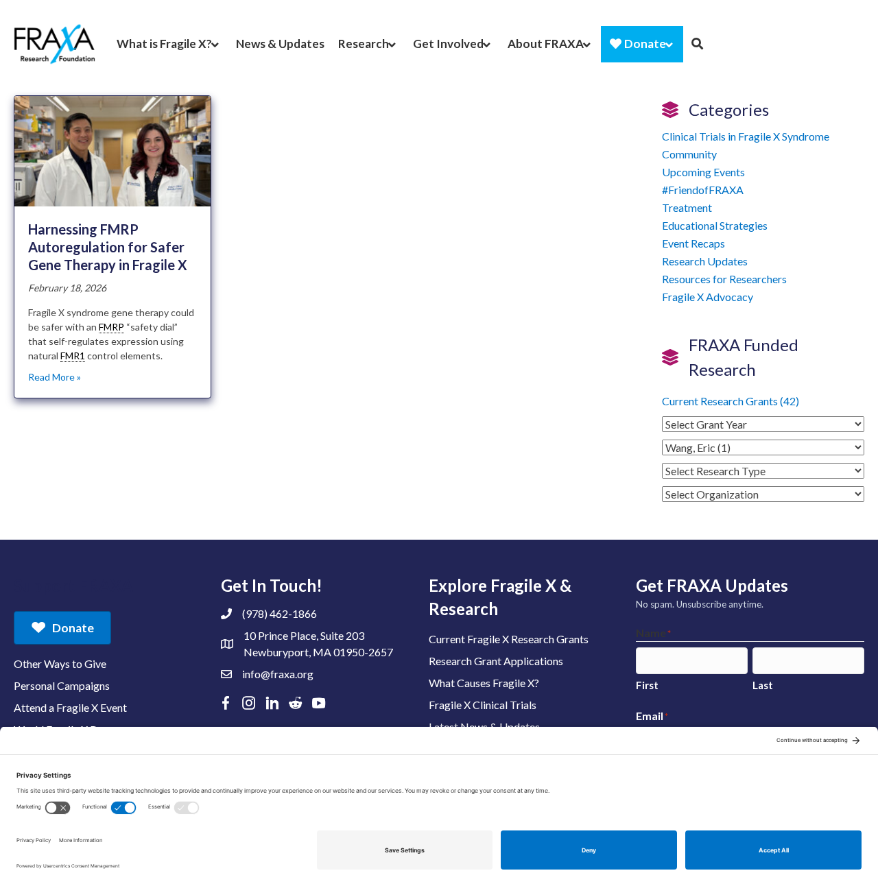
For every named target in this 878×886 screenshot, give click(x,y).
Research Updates (705, 260)
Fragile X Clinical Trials (482, 704)
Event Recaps (693, 243)
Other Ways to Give (60, 663)
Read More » (54, 377)
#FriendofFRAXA (703, 189)
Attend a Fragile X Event (70, 707)
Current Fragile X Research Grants (509, 638)
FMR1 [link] (72, 355)
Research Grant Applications (496, 660)
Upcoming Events (703, 171)
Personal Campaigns (62, 685)
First (647, 685)
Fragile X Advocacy (707, 296)
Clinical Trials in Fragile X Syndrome (745, 136)
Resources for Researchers (724, 278)
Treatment (687, 207)
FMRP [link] (111, 327)
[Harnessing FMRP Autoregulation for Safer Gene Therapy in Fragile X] (112, 150)
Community (689, 153)
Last (762, 685)
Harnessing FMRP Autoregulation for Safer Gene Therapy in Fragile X (107, 247)
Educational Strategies (715, 225)
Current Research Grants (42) (730, 400)
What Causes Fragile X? (484, 682)
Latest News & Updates (484, 726)
